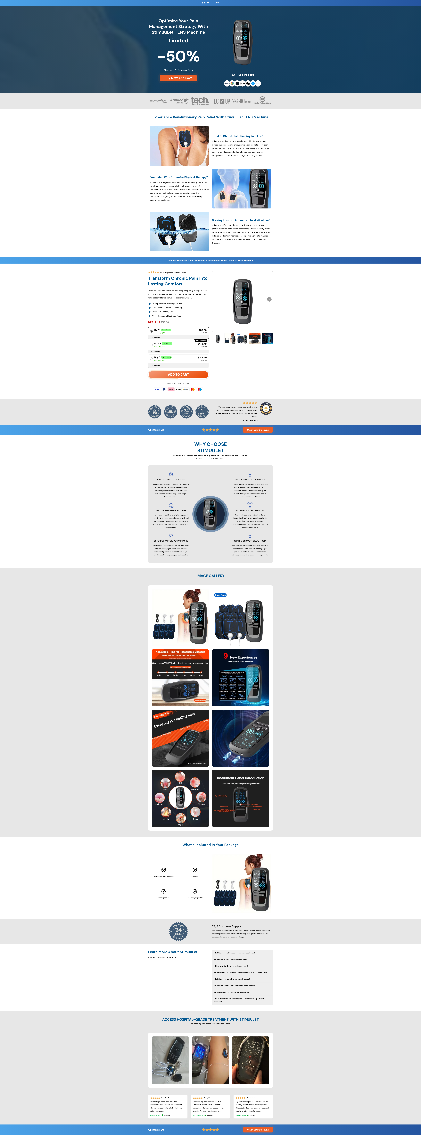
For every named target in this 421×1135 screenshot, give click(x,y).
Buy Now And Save (178, 78)
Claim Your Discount (258, 429)
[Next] (269, 299)
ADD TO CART (178, 374)
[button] (178, 331)
